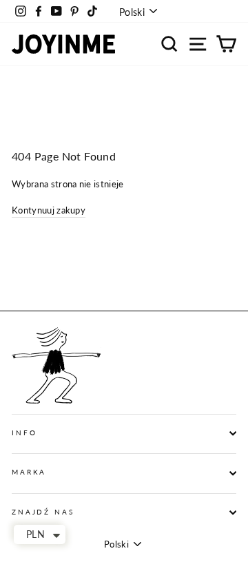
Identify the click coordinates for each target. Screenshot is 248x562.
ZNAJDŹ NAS (43, 512)
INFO (24, 433)
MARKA (29, 472)
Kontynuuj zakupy (48, 210)
